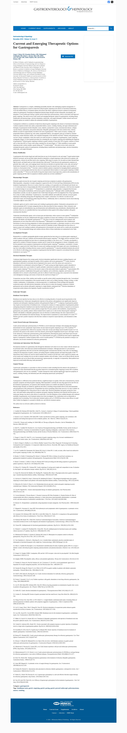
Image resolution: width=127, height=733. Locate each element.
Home (23, 28)
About (71, 28)
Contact (15, 2)
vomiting (21, 690)
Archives (61, 28)
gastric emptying (34, 688)
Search (111, 28)
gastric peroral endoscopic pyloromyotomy (64, 688)
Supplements (49, 28)
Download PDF (69, 56)
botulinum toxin (22, 688)
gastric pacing (45, 688)
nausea (15, 690)
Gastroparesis (24, 686)
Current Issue (35, 28)
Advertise (24, 2)
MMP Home (33, 2)
